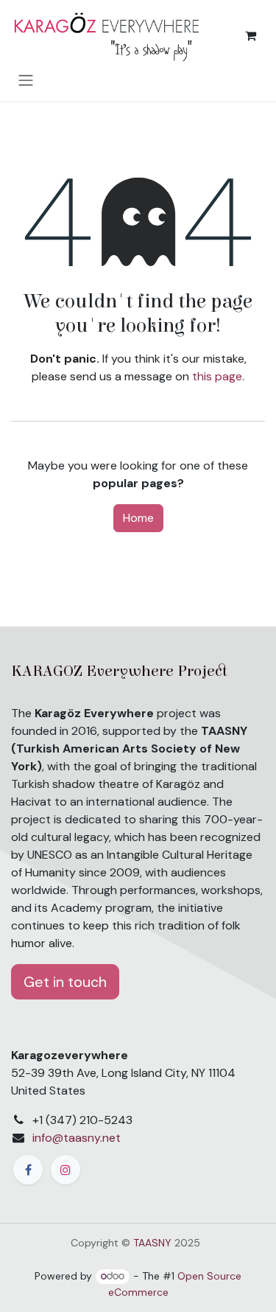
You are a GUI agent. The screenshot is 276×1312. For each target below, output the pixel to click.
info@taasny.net (76, 1137)
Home (138, 518)
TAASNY (152, 1242)
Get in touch (65, 981)
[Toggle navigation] (25, 80)
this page (217, 376)
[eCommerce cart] (250, 35)
